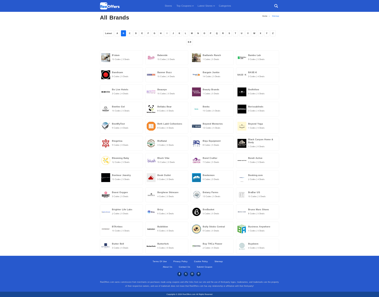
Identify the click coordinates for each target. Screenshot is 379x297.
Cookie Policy (201, 261)
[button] (276, 6)
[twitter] (186, 274)
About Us (167, 267)
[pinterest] (198, 274)
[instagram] (192, 274)
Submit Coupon (204, 267)
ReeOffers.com (189, 294)
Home (265, 16)
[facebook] (179, 274)
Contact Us (184, 267)
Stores (168, 6)
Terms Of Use (160, 261)
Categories (225, 6)
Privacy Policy (180, 261)
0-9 (189, 42)
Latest (108, 33)
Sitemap (219, 261)
